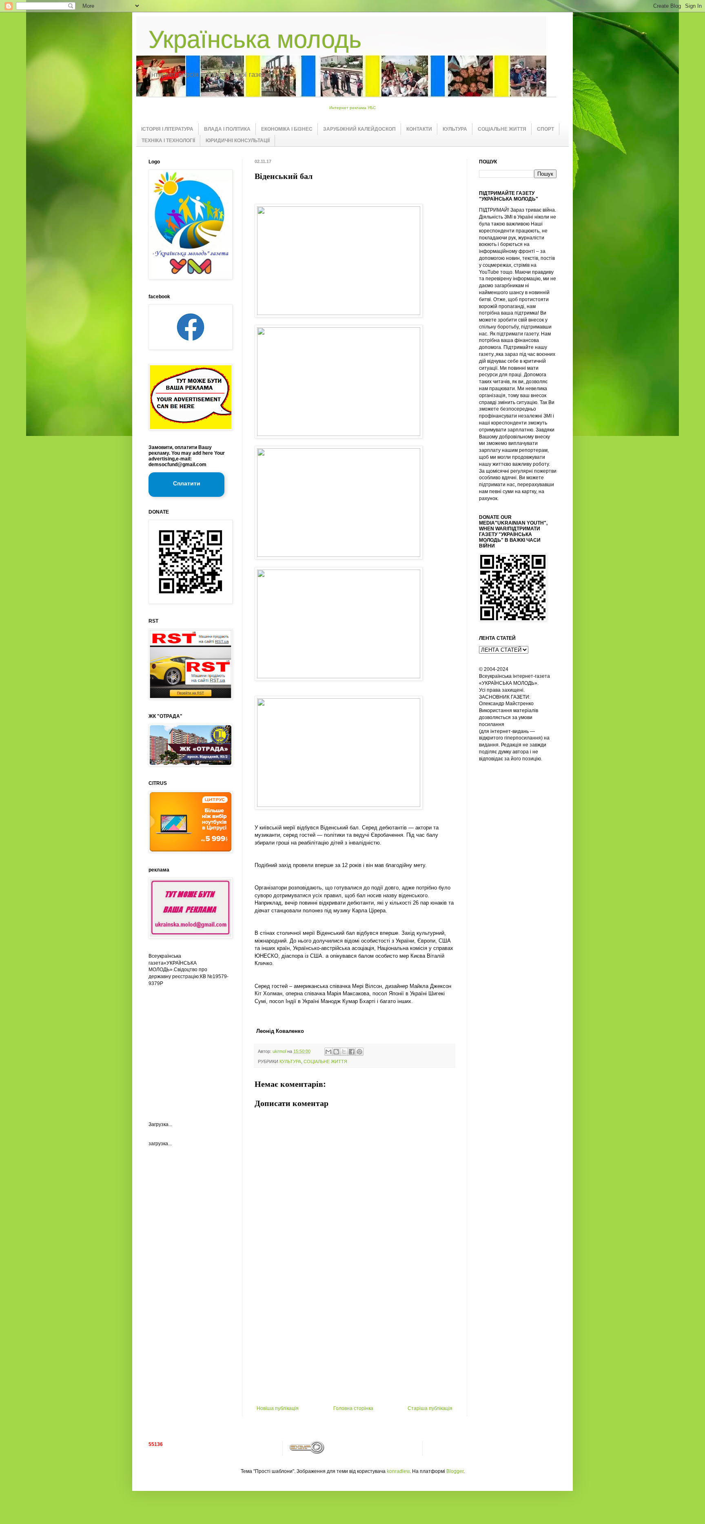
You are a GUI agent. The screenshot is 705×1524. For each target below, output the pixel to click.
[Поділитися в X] (344, 1052)
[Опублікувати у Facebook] (352, 1052)
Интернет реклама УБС (352, 107)
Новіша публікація (278, 1408)
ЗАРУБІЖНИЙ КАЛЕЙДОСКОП (359, 129)
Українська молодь (255, 39)
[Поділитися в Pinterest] (359, 1052)
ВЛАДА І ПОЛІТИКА (227, 129)
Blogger (454, 1471)
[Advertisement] (354, 1344)
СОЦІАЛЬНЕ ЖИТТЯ (502, 129)
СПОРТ (545, 129)
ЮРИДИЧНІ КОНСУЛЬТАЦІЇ (238, 140)
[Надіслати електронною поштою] (328, 1052)
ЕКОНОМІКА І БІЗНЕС (287, 129)
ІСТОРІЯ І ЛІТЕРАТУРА (167, 129)
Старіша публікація (430, 1408)
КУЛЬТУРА (455, 129)
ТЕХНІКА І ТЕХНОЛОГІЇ (168, 140)
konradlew (398, 1471)
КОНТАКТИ (419, 129)
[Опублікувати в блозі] (336, 1052)
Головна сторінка (353, 1408)
